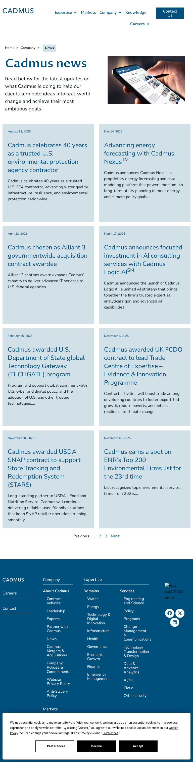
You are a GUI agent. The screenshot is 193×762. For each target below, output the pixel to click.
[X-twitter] (179, 613)
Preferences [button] (110, 733)
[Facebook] (169, 613)
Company (28, 47)
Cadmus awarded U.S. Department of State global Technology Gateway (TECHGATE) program (46, 362)
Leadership (56, 611)
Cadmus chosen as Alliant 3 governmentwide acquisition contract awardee (47, 255)
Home (9, 47)
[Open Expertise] (75, 13)
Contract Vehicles (54, 600)
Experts (53, 618)
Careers (10, 593)
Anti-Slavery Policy (57, 693)
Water (92, 598)
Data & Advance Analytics (131, 668)
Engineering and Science (134, 600)
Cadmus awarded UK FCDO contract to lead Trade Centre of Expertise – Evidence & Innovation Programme (143, 366)
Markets (50, 709)
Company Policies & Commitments (58, 667)
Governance (97, 646)
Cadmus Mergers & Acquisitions (57, 651)
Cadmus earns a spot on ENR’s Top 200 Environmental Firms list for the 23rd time (142, 464)
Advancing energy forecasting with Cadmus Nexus (139, 153)
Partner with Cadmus (57, 628)
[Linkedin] (174, 622)
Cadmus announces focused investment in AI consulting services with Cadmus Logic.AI (143, 259)
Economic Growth (95, 656)
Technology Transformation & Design (136, 651)
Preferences (56, 746)
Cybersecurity (135, 695)
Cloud (128, 687)
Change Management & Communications (137, 633)
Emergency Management (98, 676)
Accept (138, 746)
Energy (93, 606)
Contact (9, 608)
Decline (96, 746)
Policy (129, 611)
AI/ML (129, 680)
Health (93, 638)
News (52, 638)
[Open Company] (120, 13)
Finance (93, 666)
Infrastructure (98, 630)
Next (115, 536)
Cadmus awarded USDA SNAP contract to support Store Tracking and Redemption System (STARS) (44, 468)
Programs (132, 618)
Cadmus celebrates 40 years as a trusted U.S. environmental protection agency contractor (47, 157)
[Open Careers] (148, 24)
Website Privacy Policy (58, 681)
